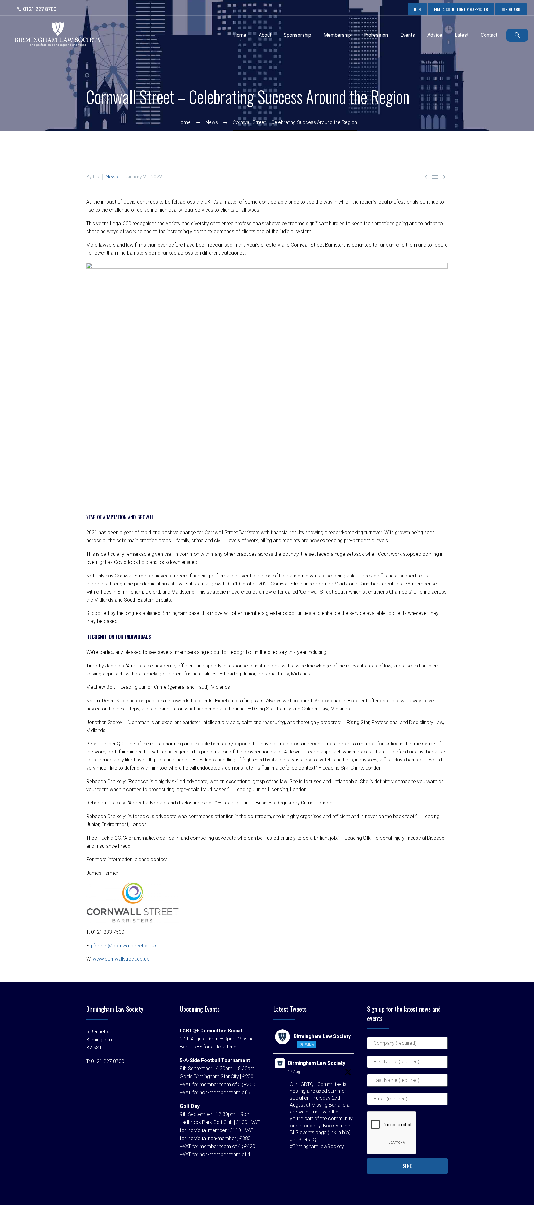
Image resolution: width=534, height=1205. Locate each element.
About (265, 35)
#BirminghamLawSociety (317, 1146)
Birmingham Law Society (316, 1063)
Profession (375, 35)
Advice (434, 35)
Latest (461, 35)
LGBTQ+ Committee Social (211, 1031)
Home (239, 35)
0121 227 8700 (39, 9)
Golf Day (190, 1106)
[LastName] (407, 1083)
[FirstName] (407, 1065)
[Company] (407, 1046)
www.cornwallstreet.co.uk (121, 959)
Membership (337, 35)
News (112, 177)
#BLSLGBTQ (303, 1140)
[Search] (516, 35)
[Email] (407, 1102)
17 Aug (294, 1072)
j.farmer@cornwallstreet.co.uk (124, 946)
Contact (489, 35)
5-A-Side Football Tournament (215, 1060)
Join (417, 9)
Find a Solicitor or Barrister (461, 9)
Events (407, 35)
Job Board (511, 9)
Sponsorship (297, 35)
